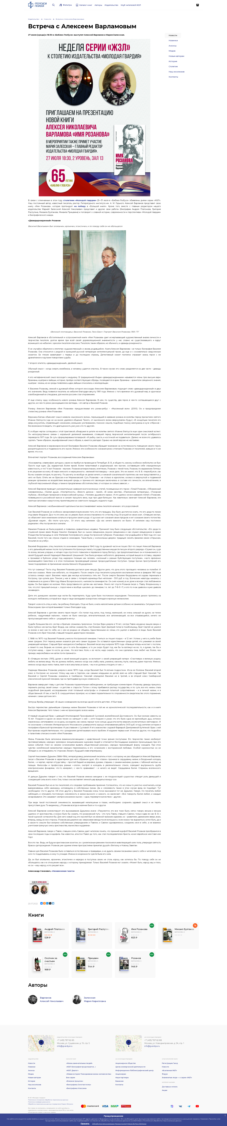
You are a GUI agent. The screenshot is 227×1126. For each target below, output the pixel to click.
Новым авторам (176, 56)
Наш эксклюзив (176, 72)
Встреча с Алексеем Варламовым (70, 19)
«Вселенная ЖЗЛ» (169, 1070)
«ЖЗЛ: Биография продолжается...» (81, 1067)
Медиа (172, 51)
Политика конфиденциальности (39, 1102)
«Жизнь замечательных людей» (79, 1063)
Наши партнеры (122, 1078)
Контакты (173, 77)
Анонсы (172, 46)
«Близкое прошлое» (74, 1081)
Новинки (173, 40)
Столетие (173, 66)
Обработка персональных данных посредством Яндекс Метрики (50, 1104)
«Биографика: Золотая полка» (78, 1085)
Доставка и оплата (169, 1087)
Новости (47, 19)
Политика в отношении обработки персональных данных (48, 1100)
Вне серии (70, 1078)
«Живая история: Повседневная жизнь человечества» (88, 1074)
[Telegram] (53, 903)
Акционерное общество (125, 1063)
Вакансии (119, 1081)
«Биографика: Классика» (76, 1088)
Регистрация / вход (170, 1063)
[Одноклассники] (44, 903)
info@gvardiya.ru (64, 1046)
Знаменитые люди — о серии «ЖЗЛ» (177, 1078)
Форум (165, 1074)
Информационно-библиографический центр (134, 1070)
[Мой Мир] (47, 903)
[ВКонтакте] (41, 903)
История (173, 61)
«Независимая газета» (63, 871)
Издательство (33, 19)
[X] (50, 903)
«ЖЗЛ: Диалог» (72, 1070)
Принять (85, 1123)
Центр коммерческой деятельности (130, 1067)
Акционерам (120, 1074)
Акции (164, 1090)
